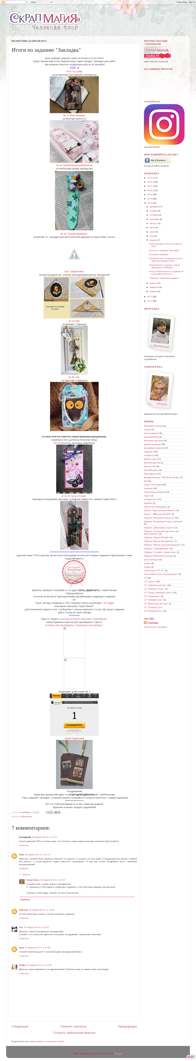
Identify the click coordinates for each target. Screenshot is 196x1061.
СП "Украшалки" (152, 596)
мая (152, 236)
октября (154, 215)
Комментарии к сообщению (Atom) (46, 1041)
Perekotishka (64, 442)
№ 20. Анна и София (76, 495)
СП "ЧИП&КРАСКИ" (153, 600)
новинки (148, 488)
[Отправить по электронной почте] (47, 812)
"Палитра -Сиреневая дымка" (164, 278)
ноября (154, 210)
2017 (150, 186)
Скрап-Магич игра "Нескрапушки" (161, 574)
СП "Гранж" (149, 581)
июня (153, 231)
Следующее (19, 1026)
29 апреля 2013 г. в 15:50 (37, 947)
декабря (154, 206)
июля (153, 227)
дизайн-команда (152, 444)
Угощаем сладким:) (158, 254)
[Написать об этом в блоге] (50, 812)
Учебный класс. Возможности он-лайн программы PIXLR (166, 259)
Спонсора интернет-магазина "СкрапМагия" (83, 618)
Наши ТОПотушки (153, 484)
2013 (150, 203)
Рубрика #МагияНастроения (158, 555)
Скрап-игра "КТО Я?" (154, 570)
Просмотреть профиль (155, 627)
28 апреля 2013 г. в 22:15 (37, 854)
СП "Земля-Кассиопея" (155, 585)
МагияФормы (151, 470)
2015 (150, 194)
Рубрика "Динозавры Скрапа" (159, 527)
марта (153, 283)
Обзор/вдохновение (154, 492)
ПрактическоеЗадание (155, 506)
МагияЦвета (150, 473)
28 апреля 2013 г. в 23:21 (53, 879)
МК (145, 481)
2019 (150, 177)
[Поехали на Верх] (190, 1057)
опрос (147, 495)
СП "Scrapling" (151, 607)
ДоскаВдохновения (154, 448)
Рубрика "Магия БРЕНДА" (156, 537)
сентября (155, 219)
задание (148, 451)
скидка (147, 563)
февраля (154, 287)
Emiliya (22, 965)
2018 (150, 182)
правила (148, 503)
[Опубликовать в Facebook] (56, 812)
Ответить (24, 845)
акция (147, 429)
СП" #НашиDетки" (153, 611)
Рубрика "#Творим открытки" (159, 517)
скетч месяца (150, 559)
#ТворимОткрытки (153, 425)
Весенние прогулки (153, 440)
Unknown (23, 909)
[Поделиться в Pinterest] (59, 812)
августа (154, 223)
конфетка (149, 455)
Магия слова (150, 459)
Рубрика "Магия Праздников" (159, 541)
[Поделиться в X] (53, 812)
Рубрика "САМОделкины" (156, 548)
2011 (150, 300)
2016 (150, 190)
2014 (150, 198)
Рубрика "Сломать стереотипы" (160, 552)
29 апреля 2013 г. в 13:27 (36, 927)
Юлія (21, 854)
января (154, 291)
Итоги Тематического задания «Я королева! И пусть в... (166, 272)
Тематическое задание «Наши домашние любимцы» (164, 266)
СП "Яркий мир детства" (156, 603)
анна (21, 947)
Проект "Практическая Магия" (159, 510)
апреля (154, 240)
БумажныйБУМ (151, 436)
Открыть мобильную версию (74, 1033)
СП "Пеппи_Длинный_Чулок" (158, 592)
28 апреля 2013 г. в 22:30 (41, 909)
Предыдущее (127, 1026)
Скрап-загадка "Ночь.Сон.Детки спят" (165, 245)
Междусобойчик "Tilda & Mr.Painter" (162, 477)
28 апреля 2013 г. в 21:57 (44, 837)
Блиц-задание (151, 433)
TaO (21, 927)
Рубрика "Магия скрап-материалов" (162, 544)
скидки (147, 566)
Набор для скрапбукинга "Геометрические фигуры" (75, 625)
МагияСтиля (150, 466)
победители (26, 816)
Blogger (118, 1053)
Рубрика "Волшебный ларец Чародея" (163, 521)
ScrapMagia (152, 622)
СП (145, 577)
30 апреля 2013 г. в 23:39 (39, 965)
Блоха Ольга (33, 879)
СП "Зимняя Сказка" (154, 588)
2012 (150, 296)
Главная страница (73, 1026)
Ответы (26, 874)
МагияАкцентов (152, 462)
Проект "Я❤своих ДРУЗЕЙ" (157, 514)
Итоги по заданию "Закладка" (164, 250)
